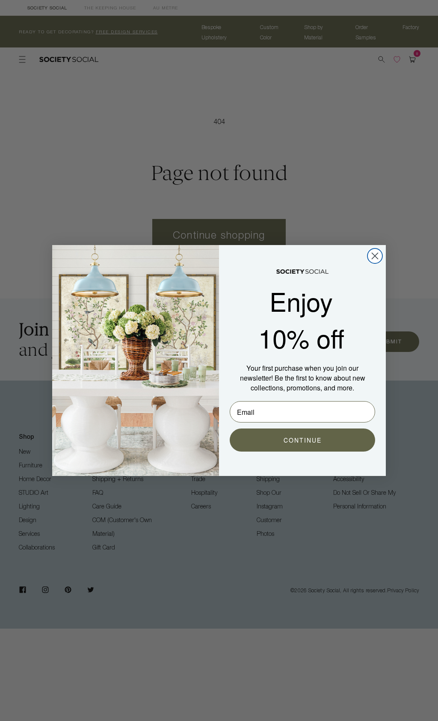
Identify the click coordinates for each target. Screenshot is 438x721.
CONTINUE (303, 440)
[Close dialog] (374, 255)
